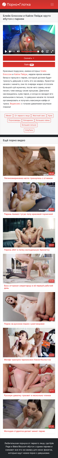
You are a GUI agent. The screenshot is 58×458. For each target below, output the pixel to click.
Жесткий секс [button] (39, 116)
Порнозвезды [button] (14, 120)
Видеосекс (15, 103)
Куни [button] (50, 116)
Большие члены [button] (43, 120)
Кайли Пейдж (20, 74)
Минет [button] (9, 116)
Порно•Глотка (18, 4)
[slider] (10, 51)
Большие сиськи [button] (29, 125)
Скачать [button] (28, 58)
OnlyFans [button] (29, 130)
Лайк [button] (28, 64)
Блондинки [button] (28, 120)
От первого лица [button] (22, 116)
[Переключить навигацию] (52, 4)
